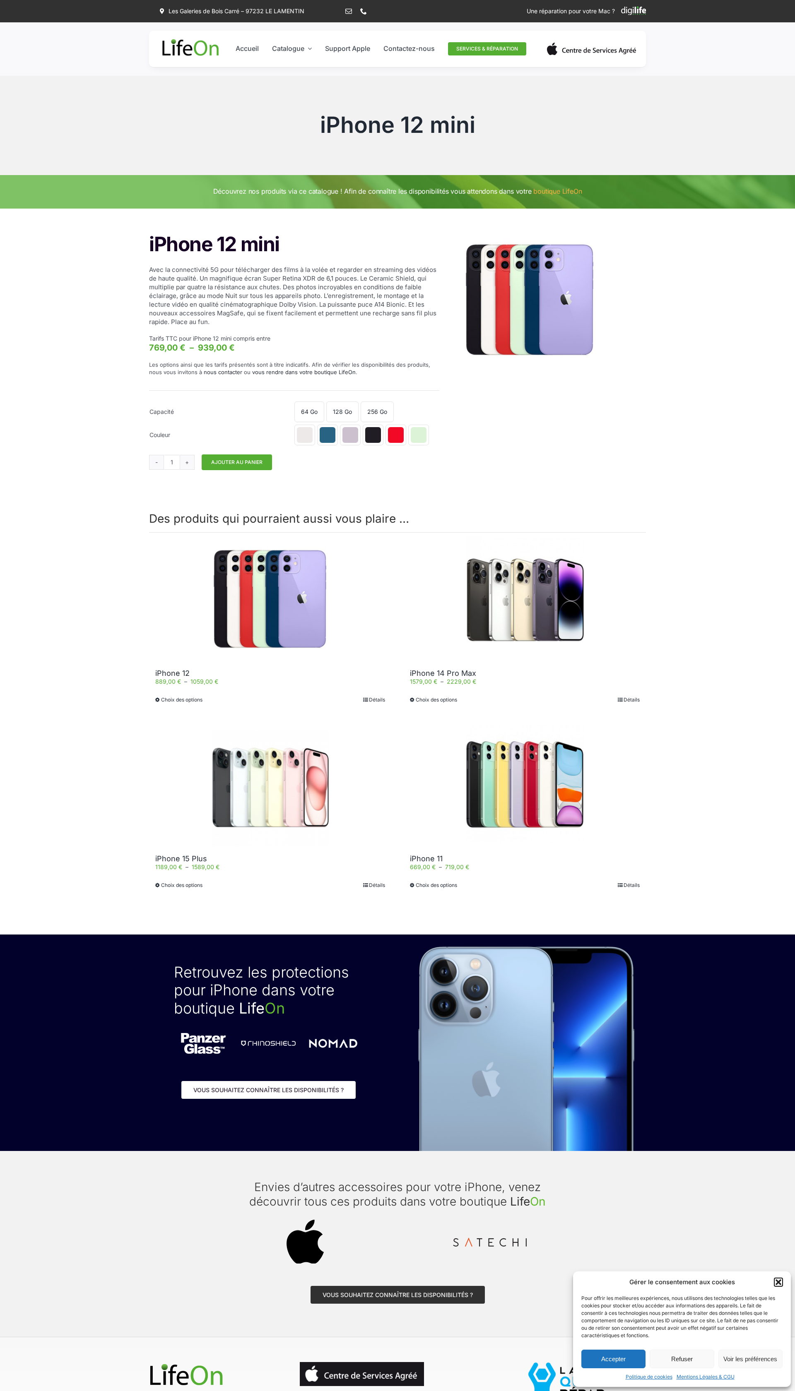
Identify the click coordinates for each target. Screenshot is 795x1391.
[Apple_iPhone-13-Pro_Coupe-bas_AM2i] (186, 1364)
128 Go (342, 411)
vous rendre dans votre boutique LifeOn (304, 372)
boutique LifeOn (557, 191)
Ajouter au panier (237, 462)
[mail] (348, 11)
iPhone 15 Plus (181, 858)
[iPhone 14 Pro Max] (525, 599)
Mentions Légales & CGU (706, 1377)
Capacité (161, 411)
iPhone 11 (426, 858)
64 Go (309, 411)
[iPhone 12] (270, 599)
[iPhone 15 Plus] (270, 784)
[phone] (363, 11)
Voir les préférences (750, 1358)
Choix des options (181, 700)
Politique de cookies (649, 1377)
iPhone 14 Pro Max (443, 673)
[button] (778, 1282)
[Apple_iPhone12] (529, 299)
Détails (377, 700)
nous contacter (223, 372)
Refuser (682, 1358)
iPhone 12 (172, 673)
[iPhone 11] (525, 784)
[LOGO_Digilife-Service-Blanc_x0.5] (633, 8)
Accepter (613, 1358)
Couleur (159, 434)
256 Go (377, 411)
